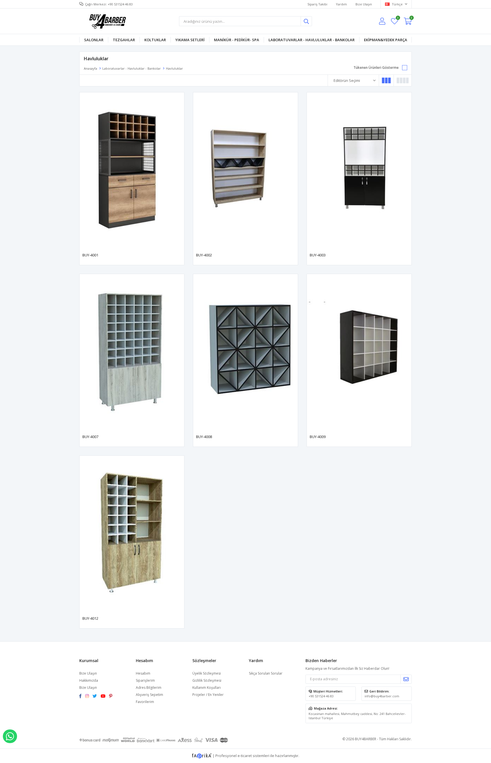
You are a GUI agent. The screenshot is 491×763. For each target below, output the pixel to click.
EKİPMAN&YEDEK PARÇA (385, 39)
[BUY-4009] (359, 352)
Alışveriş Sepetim (149, 694)
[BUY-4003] (359, 170)
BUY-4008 (204, 436)
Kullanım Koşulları (206, 687)
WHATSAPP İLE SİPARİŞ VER (10, 736)
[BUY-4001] (132, 170)
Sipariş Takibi (317, 4)
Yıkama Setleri (190, 39)
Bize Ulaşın (363, 4)
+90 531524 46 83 (321, 696)
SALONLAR (93, 39)
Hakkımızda (88, 680)
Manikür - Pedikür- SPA (236, 39)
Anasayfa (90, 68)
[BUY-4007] (132, 352)
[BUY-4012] (132, 534)
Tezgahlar (124, 39)
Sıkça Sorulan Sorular (265, 673)
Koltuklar (155, 39)
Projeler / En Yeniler (208, 694)
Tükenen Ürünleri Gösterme (376, 67)
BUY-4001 (90, 255)
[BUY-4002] (245, 170)
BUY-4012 (90, 618)
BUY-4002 (204, 255)
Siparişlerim (145, 680)
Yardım (341, 4)
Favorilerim (397, 19)
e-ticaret (245, 755)
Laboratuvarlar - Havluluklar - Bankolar (312, 39)
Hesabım (143, 673)
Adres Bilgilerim (148, 687)
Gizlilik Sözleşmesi (206, 680)
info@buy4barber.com (382, 696)
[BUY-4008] (245, 352)
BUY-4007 (90, 436)
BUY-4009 (318, 436)
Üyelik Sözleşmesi (206, 673)
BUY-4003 (318, 255)
